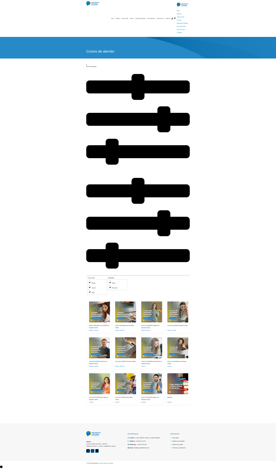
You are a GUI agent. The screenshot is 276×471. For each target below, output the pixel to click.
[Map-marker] (97, 451)
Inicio (112, 18)
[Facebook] (88, 451)
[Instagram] (92, 451)
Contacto (167, 18)
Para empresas (151, 18)
